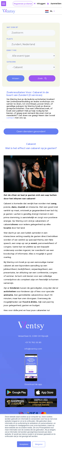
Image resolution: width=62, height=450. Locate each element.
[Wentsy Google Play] (16, 392)
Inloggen (41, 3)
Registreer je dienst (23, 4)
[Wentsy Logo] (31, 326)
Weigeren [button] (39, 444)
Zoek (40, 78)
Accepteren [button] (23, 444)
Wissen (15, 78)
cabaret (11, 224)
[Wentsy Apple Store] (45, 392)
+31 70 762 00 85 (33, 342)
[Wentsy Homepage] (8, 11)
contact (10, 118)
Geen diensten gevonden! (31, 131)
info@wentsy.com (33, 349)
